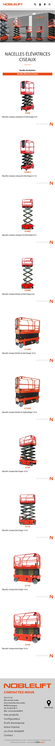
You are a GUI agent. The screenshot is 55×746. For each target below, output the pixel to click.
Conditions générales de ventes (15, 740)
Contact (8, 735)
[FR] (28, 4)
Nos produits (11, 714)
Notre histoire (12, 727)
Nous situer (48, 708)
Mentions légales (33, 740)
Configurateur (12, 718)
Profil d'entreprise (14, 723)
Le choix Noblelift (14, 731)
